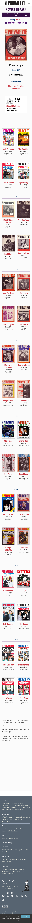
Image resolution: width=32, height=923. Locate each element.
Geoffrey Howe (24, 365)
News (3, 803)
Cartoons (17, 805)
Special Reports (17, 850)
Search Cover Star (7, 14)
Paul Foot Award (7, 850)
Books (11, 829)
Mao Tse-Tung (23, 220)
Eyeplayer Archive (14, 838)
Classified (5, 859)
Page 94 (4, 836)
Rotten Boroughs (20, 809)
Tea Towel (23, 829)
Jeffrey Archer (23, 514)
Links (18, 871)
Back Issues (14, 831)
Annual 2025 (6, 831)
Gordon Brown (8, 514)
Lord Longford (8, 324)
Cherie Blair (23, 441)
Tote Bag (4, 829)
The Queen (24, 624)
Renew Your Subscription (17, 817)
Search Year (16, 14)
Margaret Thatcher (16, 86)
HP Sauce (20, 803)
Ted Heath (16, 88)
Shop (3, 826)
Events (13, 871)
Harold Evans (23, 400)
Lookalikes (5, 807)
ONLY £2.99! (18, 100)
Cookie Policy (11, 873)
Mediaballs (24, 805)
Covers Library (7, 843)
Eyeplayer (5, 838)
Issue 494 (11, 22)
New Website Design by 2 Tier (10, 912)
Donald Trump (23, 664)
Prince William (8, 590)
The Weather (23, 149)
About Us (5, 866)
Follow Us (21, 869)
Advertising (6, 856)
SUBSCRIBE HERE (13, 105)
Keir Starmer (8, 664)
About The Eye (12, 869)
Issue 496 (21, 22)
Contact (8, 861)
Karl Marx (8, 254)
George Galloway (8, 548)
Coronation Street (7, 805)
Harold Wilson (23, 253)
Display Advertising (15, 859)
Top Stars (25, 14)
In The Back (21, 807)
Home (4, 800)
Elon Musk (24, 698)
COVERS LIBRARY (16, 9)
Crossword (13, 807)
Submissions (6, 871)
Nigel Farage (23, 182)
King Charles (8, 400)
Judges (23, 590)
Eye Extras (5, 847)
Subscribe (5, 814)
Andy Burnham (8, 149)
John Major (8, 474)
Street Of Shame (11, 803)
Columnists (10, 809)
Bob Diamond (8, 624)
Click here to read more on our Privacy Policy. (13, 920)
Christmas (8, 441)
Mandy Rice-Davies (8, 221)
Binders (16, 829)
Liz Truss (8, 698)
